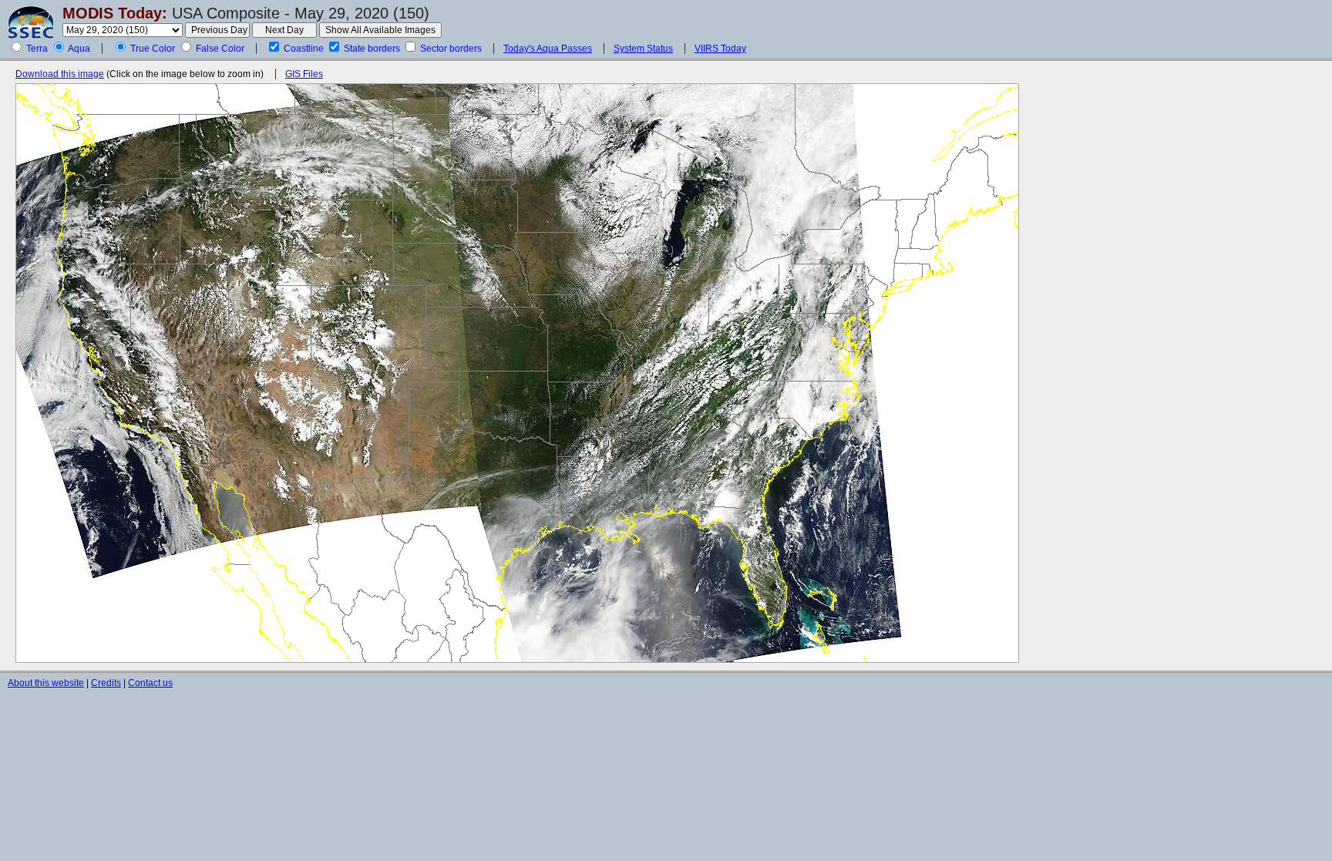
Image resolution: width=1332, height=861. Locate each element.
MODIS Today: (114, 13)
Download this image (59, 74)
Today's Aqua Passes (547, 48)
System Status (643, 48)
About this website (46, 683)
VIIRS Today (720, 48)
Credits (106, 683)
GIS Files (304, 74)
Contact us (150, 683)
